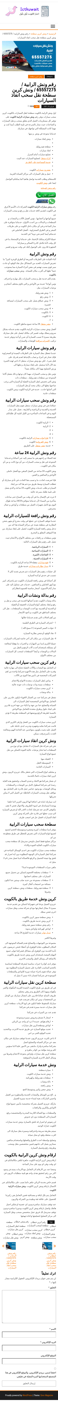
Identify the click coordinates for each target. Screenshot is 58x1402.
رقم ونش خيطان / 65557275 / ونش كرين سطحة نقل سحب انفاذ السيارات (51, 1260)
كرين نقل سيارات (15, 1229)
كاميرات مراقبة (43, 341)
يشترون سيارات (43, 170)
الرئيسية (52, 33)
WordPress (27, 1395)
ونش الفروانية (42, 442)
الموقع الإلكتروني (48, 1355)
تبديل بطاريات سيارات (38, 566)
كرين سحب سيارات (33, 1230)
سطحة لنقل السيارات (15, 1226)
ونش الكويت (41, 183)
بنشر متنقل (45, 324)
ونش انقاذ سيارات (32, 1233)
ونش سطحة (36, 1237)
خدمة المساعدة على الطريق (38, 162)
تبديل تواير (46, 932)
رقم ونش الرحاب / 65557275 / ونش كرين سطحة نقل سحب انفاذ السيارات (11, 1260)
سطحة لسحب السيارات (37, 1225)
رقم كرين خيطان (38, 1222)
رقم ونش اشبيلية (48, 188)
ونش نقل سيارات (10, 1237)
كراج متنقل (46, 158)
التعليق (52, 1287)
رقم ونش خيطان (21, 1221)
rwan (32, 106)
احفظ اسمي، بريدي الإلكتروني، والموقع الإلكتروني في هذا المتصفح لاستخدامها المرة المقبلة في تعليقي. (30, 1374)
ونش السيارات (48, 1234)
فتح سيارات (43, 562)
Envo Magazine (46, 1395)
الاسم (53, 1329)
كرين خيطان (49, 1229)
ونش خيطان (17, 1234)
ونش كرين (24, 1237)
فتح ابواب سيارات (40, 438)
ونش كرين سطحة (39, 33)
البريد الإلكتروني (48, 1342)
